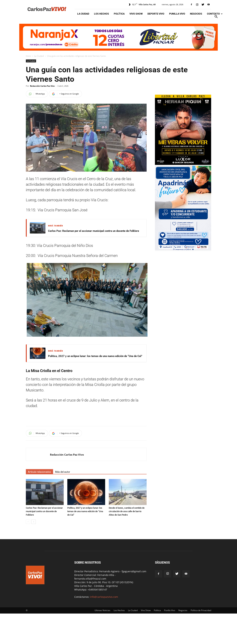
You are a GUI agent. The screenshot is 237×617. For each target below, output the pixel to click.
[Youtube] (208, 4)
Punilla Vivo (177, 13)
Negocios (196, 13)
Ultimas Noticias (102, 610)
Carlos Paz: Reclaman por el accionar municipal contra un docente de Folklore (93, 230)
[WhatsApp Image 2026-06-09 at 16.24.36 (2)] (183, 164)
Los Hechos (101, 13)
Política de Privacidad (201, 610)
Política (119, 13)
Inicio (28, 55)
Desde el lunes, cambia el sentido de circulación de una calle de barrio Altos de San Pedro (127, 511)
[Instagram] (197, 4)
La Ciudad (83, 13)
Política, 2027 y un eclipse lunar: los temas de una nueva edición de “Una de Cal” (95, 356)
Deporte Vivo (155, 13)
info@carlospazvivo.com (104, 596)
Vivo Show (136, 13)
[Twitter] (202, 4)
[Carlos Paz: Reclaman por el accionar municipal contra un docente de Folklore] (45, 492)
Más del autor (62, 472)
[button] (216, 17)
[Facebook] (191, 4)
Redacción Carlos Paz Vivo (42, 86)
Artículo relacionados (39, 472)
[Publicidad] (118, 37)
